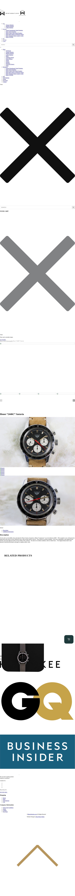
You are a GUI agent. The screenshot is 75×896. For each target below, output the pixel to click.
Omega (7, 61)
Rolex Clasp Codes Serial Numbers (14, 33)
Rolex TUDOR (9, 37)
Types (4, 341)
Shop (4, 23)
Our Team (4, 39)
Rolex (7, 56)
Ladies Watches (9, 27)
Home (1, 341)
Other (7, 65)
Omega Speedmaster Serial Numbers (14, 30)
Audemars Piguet (10, 57)
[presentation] (1, 400)
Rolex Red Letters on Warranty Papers (15, 34)
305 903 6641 (3, 792)
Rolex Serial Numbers (11, 31)
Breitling (8, 63)
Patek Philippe (9, 59)
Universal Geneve (10, 64)
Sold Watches (6, 77)
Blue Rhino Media (40, 816)
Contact (4, 41)
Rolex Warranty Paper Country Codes (14, 35)
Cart (4, 802)
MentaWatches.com (32, 814)
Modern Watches (10, 26)
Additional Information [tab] (8, 531)
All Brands (8, 50)
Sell (3, 38)
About (4, 79)
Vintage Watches (10, 25)
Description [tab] (5, 530)
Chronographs (9, 341)
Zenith (7, 60)
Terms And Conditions (8, 807)
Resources (5, 29)
